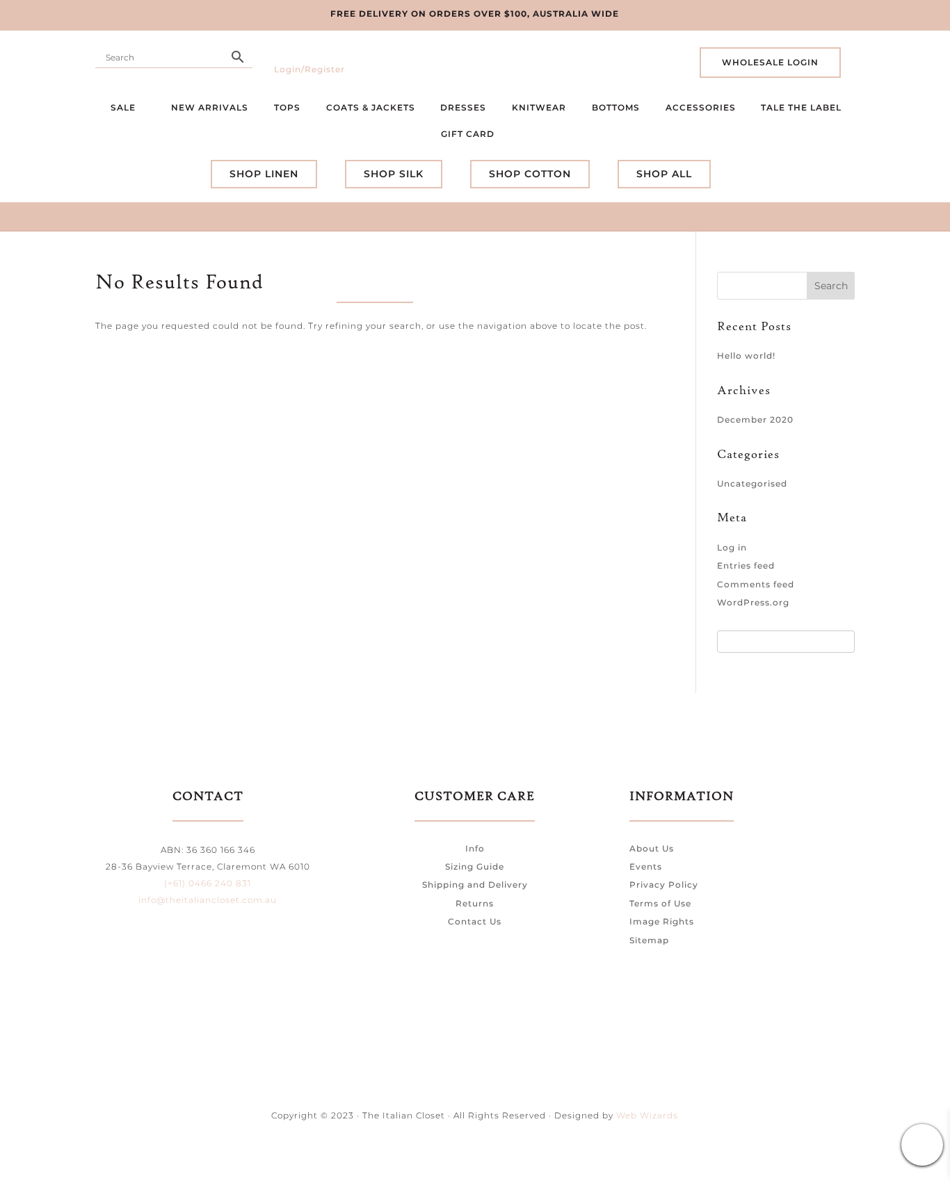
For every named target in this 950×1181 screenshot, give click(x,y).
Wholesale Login (770, 62)
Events (645, 866)
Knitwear (539, 107)
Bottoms (616, 107)
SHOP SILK (394, 174)
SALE (124, 107)
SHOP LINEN (264, 174)
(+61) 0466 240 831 (207, 883)
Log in (732, 547)
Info (475, 848)
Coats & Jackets (370, 107)
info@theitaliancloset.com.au (207, 900)
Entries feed (746, 565)
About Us (651, 848)
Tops (287, 107)
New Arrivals (209, 107)
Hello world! (746, 355)
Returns (475, 903)
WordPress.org (753, 602)
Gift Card (469, 134)
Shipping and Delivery (475, 884)
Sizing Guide (474, 866)
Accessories (701, 107)
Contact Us (474, 921)
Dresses (463, 107)
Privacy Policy (663, 884)
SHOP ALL (664, 174)
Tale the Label (801, 107)
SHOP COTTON (530, 174)
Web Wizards (647, 1115)
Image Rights (661, 921)
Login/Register (309, 69)
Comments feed (755, 584)
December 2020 (755, 419)
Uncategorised (752, 483)
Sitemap (649, 940)
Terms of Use (660, 903)
